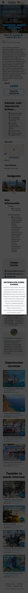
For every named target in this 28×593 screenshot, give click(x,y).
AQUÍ (23, 296)
